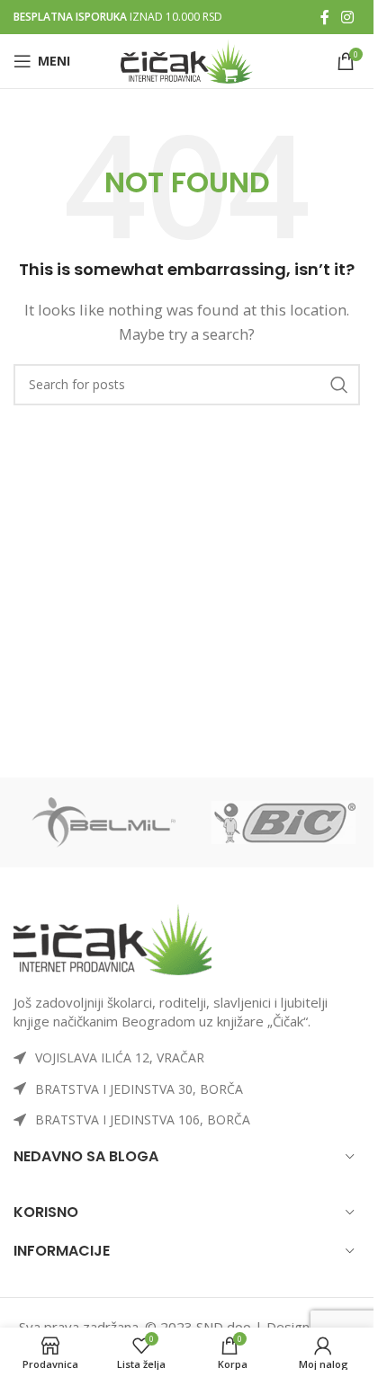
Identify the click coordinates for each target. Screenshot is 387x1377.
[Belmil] (104, 822)
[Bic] (284, 822)
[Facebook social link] (325, 17)
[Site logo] (187, 59)
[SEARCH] (339, 384)
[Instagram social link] (348, 17)
